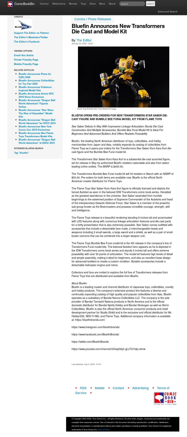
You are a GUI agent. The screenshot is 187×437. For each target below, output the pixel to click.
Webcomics (58, 3)
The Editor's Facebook (26, 41)
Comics (44, 3)
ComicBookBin (24, 3)
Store (93, 3)
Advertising (140, 387)
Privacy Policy (104, 430)
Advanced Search (168, 11)
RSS (83, 387)
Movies (73, 3)
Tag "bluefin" (21, 152)
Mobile (99, 387)
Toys (83, 3)
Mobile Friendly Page (26, 64)
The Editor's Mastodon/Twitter (31, 37)
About (112, 3)
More (102, 3)
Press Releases (99, 18)
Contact (118, 387)
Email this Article (24, 55)
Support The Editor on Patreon (31, 32)
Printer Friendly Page (26, 59)
